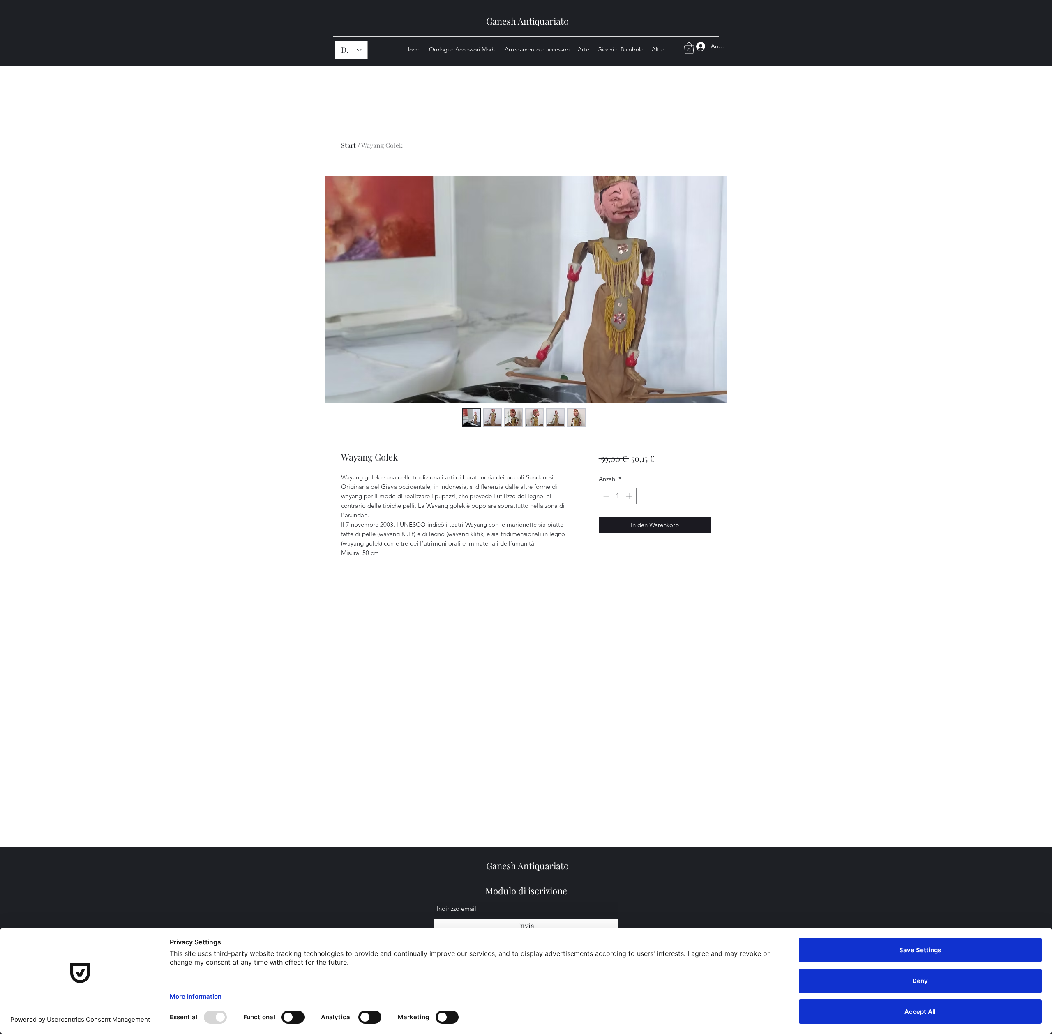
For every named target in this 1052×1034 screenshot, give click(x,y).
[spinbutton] (617, 496)
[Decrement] (605, 496)
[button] (689, 48)
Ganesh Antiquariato (527, 21)
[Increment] (629, 496)
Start (348, 145)
